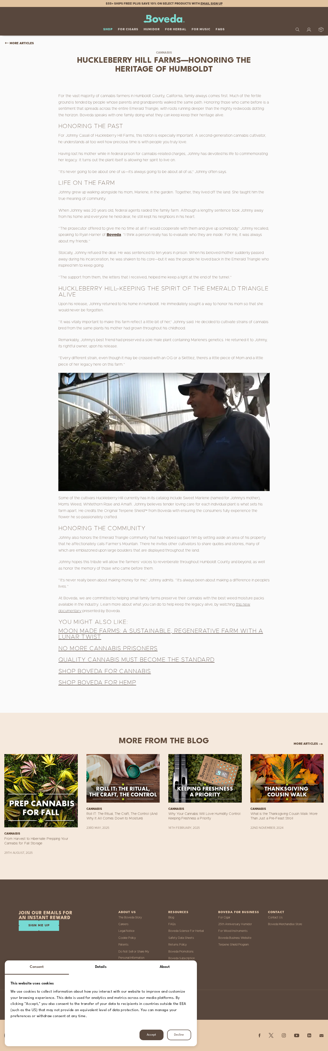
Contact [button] (276, 912)
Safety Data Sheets (181, 937)
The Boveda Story (130, 917)
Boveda (114, 235)
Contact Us (275, 917)
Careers (123, 924)
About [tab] (165, 967)
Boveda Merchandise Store (285, 924)
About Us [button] (127, 912)
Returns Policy (177, 944)
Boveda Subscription (181, 958)
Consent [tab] (37, 967)
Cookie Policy (127, 937)
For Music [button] (201, 29)
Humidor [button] (152, 29)
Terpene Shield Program (233, 944)
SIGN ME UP (39, 925)
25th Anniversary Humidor (235, 924)
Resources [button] (178, 912)
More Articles (22, 43)
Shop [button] (108, 29)
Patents (123, 944)
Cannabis (164, 52)
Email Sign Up (211, 3)
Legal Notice (126, 930)
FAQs (220, 29)
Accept (151, 1034)
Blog (171, 917)
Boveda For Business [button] (238, 912)
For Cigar (224, 917)
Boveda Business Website (234, 937)
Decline (179, 1034)
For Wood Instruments (233, 930)
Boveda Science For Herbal (186, 930)
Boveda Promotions (181, 951)
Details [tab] (101, 967)
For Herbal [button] (175, 29)
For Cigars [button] (128, 29)
